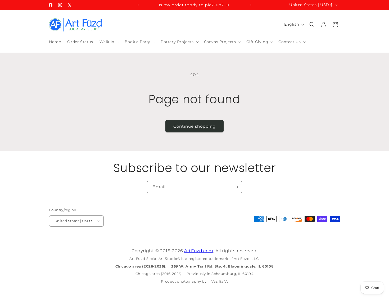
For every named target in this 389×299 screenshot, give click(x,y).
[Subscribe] (236, 187)
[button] (108, 41)
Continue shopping (194, 126)
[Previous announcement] (138, 5)
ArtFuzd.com (198, 250)
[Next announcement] (251, 5)
